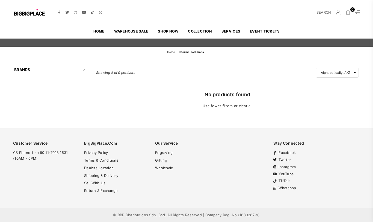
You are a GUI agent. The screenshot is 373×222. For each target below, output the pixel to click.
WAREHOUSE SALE (131, 31)
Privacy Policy (96, 152)
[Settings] (356, 12)
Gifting (161, 160)
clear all (245, 106)
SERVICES (230, 31)
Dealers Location (99, 168)
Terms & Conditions (101, 160)
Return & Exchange (101, 190)
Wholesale (164, 168)
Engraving (164, 152)
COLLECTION (200, 31)
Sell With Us (94, 183)
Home (99, 31)
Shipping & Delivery (101, 175)
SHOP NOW (168, 31)
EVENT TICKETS (265, 31)
